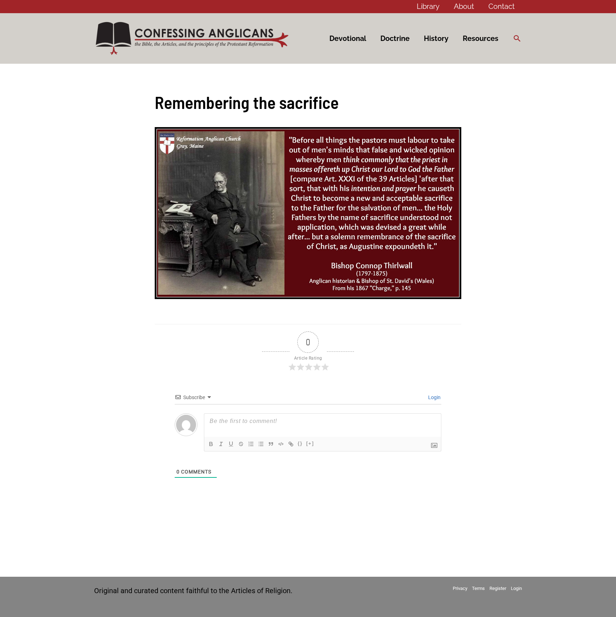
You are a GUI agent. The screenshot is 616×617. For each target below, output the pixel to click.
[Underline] (231, 444)
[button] (517, 38)
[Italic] (221, 444)
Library (428, 6)
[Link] (291, 444)
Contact (501, 6)
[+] (310, 443)
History (436, 38)
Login (434, 397)
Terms (478, 588)
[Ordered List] (251, 444)
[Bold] (211, 444)
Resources (480, 38)
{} (300, 443)
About (464, 6)
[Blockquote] (271, 444)
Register (497, 588)
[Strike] (241, 444)
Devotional (347, 38)
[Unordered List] (261, 444)
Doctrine (395, 38)
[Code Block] (281, 444)
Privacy (460, 588)
